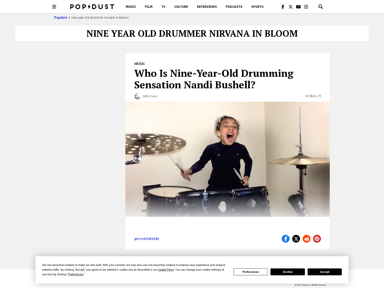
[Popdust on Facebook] (283, 6)
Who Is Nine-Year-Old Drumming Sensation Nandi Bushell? (213, 78)
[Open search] (320, 6)
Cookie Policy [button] (166, 269)
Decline (288, 272)
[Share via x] (296, 239)
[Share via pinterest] (317, 239)
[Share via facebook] (286, 239)
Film (148, 7)
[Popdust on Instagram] (306, 6)
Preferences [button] (75, 274)
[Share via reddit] (306, 239)
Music (131, 7)
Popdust (60, 17)
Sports (257, 7)
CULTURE (181, 7)
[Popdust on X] (290, 6)
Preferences (250, 272)
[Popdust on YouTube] (298, 6)
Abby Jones (150, 96)
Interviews (207, 7)
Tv (163, 7)
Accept (324, 272)
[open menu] (54, 6)
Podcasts (234, 7)
